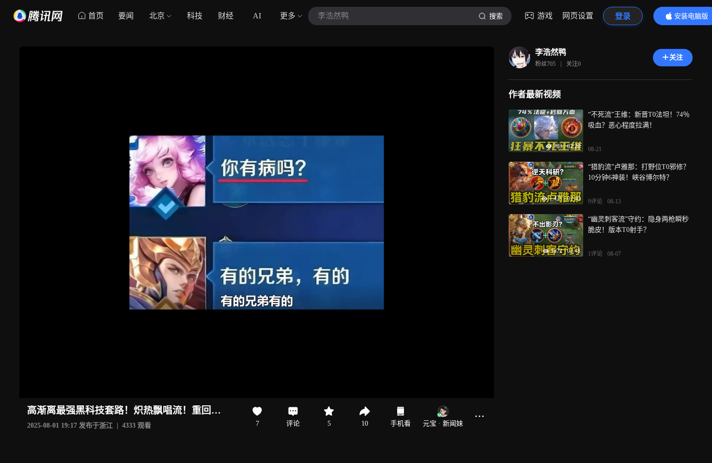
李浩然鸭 (550, 52)
